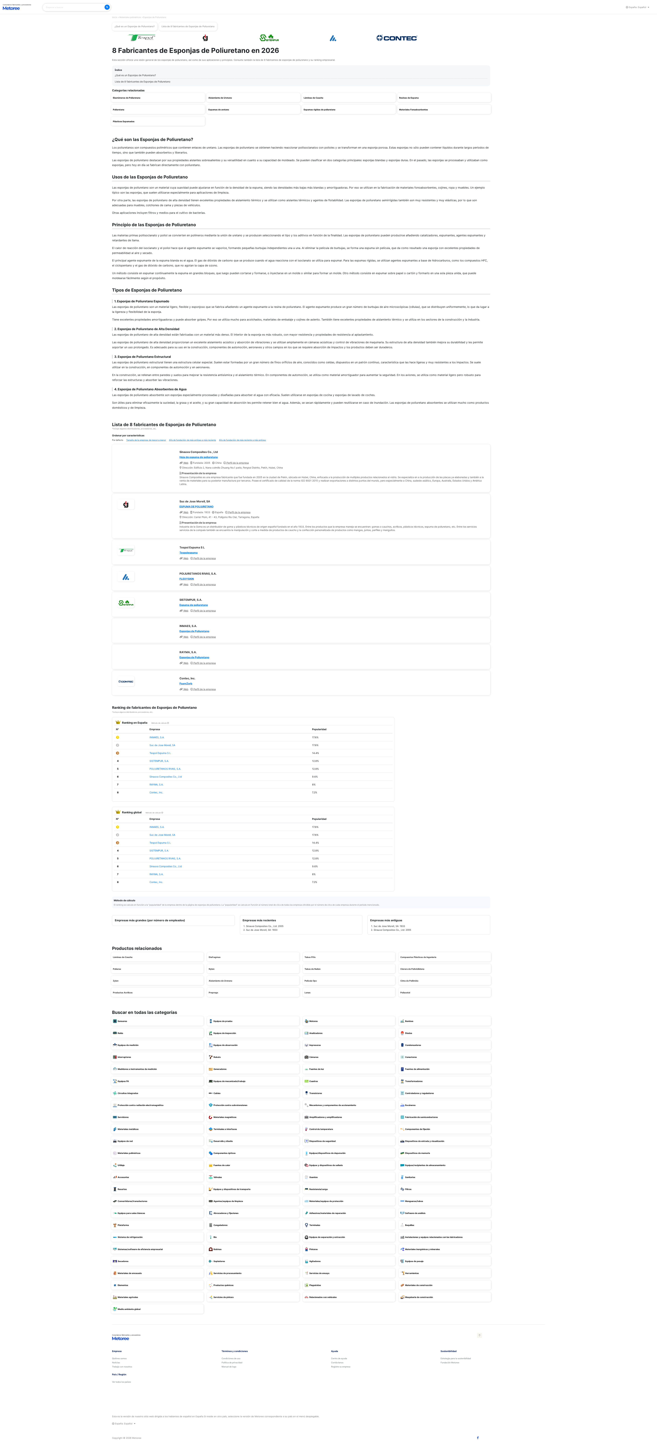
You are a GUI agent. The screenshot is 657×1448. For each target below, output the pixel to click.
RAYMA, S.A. (156, 784)
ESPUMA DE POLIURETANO (196, 506)
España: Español (637, 7)
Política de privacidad (232, 1362)
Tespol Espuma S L (160, 753)
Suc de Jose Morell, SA (162, 745)
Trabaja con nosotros (122, 1366)
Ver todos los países (121, 1382)
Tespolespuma (188, 552)
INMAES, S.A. (157, 737)
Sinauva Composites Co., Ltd (166, 776)
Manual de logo (229, 1366)
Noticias (116, 1362)
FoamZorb (185, 683)
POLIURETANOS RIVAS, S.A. (165, 768)
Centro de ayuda (339, 1358)
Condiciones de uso (231, 1358)
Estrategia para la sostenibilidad (456, 1358)
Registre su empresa (340, 1366)
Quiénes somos (119, 1358)
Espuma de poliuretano (193, 605)
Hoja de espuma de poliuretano (198, 457)
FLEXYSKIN (186, 578)
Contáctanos (337, 1362)
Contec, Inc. (156, 792)
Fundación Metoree (450, 1362)
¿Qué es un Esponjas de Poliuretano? (135, 75)
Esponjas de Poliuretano (194, 631)
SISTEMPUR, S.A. (159, 760)
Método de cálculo (159, 723)
